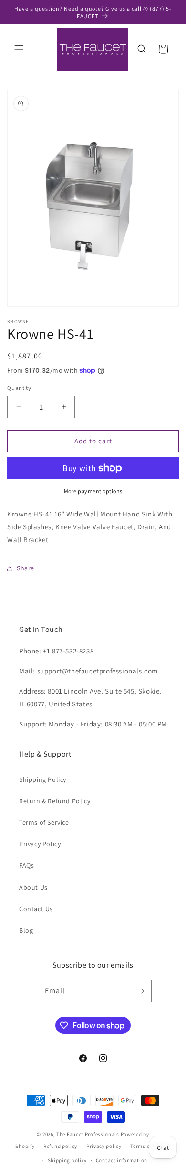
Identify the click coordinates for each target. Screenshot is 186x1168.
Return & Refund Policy (54, 801)
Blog (26, 930)
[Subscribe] (140, 991)
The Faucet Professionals (87, 1134)
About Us (33, 887)
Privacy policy (104, 1146)
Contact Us (36, 909)
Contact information (121, 1160)
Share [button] (25, 568)
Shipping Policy (42, 779)
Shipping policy (67, 1160)
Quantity (19, 388)
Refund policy (60, 1146)
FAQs (26, 865)
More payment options (93, 491)
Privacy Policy (40, 844)
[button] (19, 49)
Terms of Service (44, 822)
